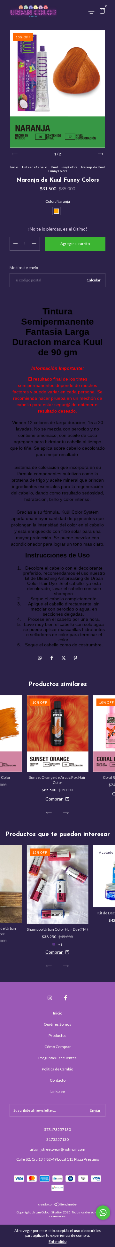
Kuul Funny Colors (64, 167)
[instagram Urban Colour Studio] (49, 997)
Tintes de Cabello (34, 167)
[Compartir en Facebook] (52, 657)
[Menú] (92, 11)
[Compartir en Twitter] (64, 657)
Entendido (57, 1241)
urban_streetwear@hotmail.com (57, 1149)
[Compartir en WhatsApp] (40, 657)
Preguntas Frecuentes (57, 1057)
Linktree (57, 1091)
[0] (101, 11)
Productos (57, 1035)
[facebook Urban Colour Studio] (65, 997)
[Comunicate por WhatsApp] (103, 1212)
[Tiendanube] (58, 1205)
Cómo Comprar (57, 1046)
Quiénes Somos (57, 1024)
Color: (57, 201)
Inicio (14, 167)
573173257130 (57, 1129)
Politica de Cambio (57, 1069)
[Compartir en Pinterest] (75, 657)
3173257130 (57, 1139)
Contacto (57, 1080)
